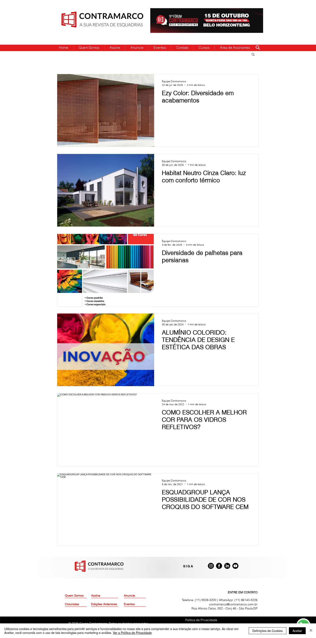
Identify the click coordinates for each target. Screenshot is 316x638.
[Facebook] (219, 566)
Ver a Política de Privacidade (132, 632)
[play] (253, 11)
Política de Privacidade (201, 620)
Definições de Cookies (267, 631)
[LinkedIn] (227, 566)
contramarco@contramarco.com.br (233, 604)
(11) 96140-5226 (246, 600)
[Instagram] (211, 566)
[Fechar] (310, 631)
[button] (253, 54)
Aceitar (297, 631)
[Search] (258, 47)
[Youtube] (235, 566)
